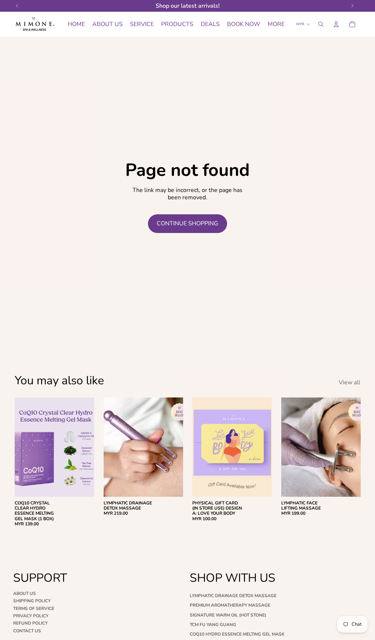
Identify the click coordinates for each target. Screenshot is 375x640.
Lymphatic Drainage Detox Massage (233, 596)
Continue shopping (187, 223)
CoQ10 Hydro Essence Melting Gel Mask (237, 634)
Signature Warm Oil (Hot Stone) (228, 615)
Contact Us (27, 631)
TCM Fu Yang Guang (213, 625)
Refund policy (30, 623)
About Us (24, 593)
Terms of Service (33, 608)
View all (349, 382)
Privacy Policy (30, 616)
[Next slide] (86, 447)
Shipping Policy (32, 601)
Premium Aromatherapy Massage (230, 605)
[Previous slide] (23, 447)
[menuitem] (276, 24)
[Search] (321, 24)
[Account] (336, 24)
